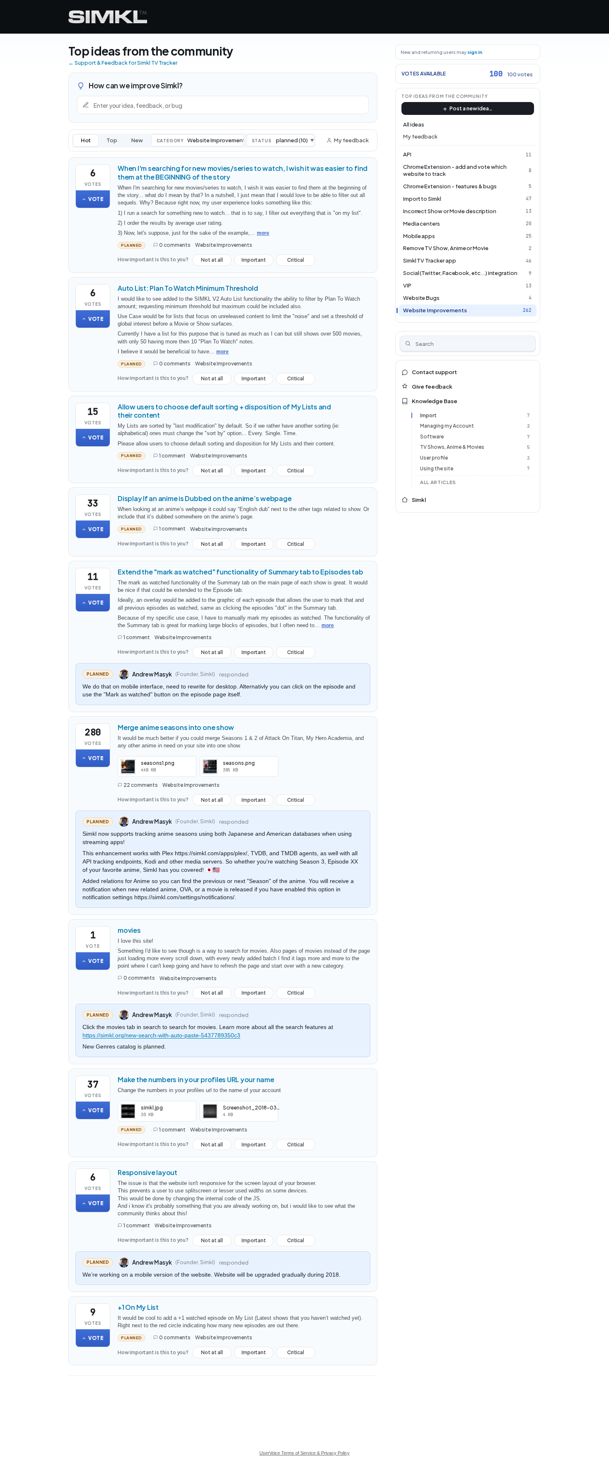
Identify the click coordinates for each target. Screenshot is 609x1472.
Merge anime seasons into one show (176, 727)
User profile (434, 458)
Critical (295, 261)
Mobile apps (419, 236)
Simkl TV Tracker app (429, 260)
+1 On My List (138, 1307)
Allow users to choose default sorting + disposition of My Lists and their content (224, 411)
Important (253, 261)
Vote (96, 199)
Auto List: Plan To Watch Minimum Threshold (188, 288)
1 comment (172, 456)
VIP (407, 285)
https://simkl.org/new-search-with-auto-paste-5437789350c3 (161, 1035)
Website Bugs (421, 297)
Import (428, 415)
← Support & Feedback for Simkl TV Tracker (122, 62)
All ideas (413, 124)
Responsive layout (147, 1172)
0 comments (175, 245)
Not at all (212, 261)
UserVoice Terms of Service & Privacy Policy (304, 1452)
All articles (438, 482)
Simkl (419, 499)
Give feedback (432, 386)
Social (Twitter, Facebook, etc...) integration (460, 273)
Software (432, 436)
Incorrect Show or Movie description (449, 211)
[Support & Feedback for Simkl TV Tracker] (107, 16)
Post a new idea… (471, 108)
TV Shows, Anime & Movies (452, 447)
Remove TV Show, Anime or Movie (445, 248)
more (263, 233)
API (407, 154)
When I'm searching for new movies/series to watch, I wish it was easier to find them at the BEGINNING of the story (242, 172)
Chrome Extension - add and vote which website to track (455, 170)
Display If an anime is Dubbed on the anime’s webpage (205, 498)
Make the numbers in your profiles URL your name (196, 1079)
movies (129, 930)
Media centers (421, 223)
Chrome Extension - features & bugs (450, 186)
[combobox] (468, 343)
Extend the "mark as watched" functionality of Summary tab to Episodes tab (240, 571)
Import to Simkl (422, 198)
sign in (474, 52)
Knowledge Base (434, 401)
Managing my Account (447, 426)
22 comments (140, 785)
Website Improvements (223, 245)
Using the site (436, 468)
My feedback (351, 140)
